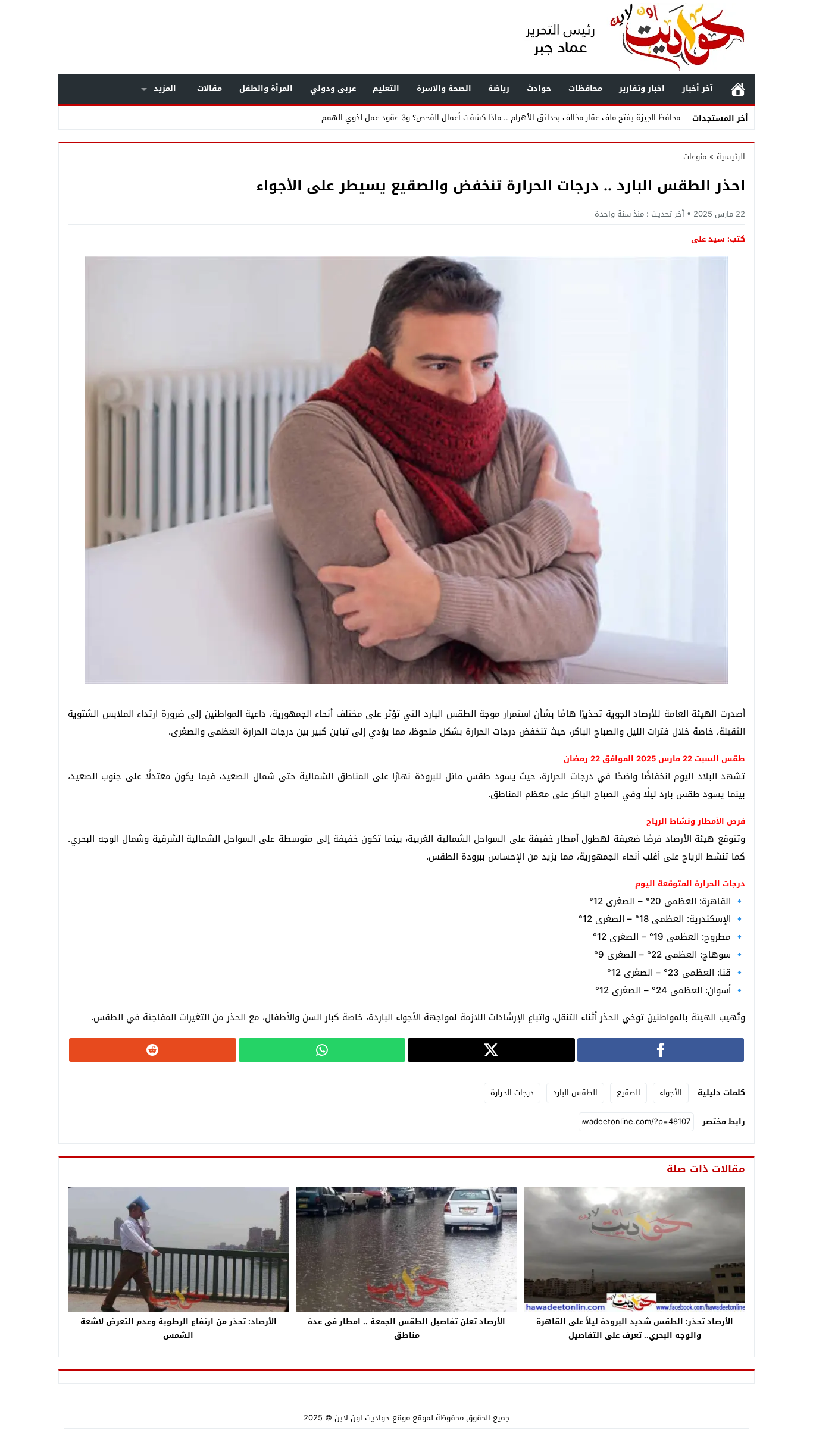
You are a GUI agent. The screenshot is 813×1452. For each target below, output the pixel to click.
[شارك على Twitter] (491, 1050)
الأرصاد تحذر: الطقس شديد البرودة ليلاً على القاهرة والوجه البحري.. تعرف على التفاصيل (634, 1328)
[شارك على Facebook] (661, 1050)
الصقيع (628, 1092)
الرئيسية (738, 89)
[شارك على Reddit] (152, 1050)
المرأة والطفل (266, 88)
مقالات (209, 88)
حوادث (539, 88)
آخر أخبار (697, 88)
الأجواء (670, 1092)
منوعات (694, 156)
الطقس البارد (575, 1092)
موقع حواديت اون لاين (372, 1417)
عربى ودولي (333, 88)
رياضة (498, 88)
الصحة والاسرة (444, 88)
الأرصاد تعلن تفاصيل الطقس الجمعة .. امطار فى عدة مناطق (406, 1328)
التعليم (386, 88)
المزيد (165, 88)
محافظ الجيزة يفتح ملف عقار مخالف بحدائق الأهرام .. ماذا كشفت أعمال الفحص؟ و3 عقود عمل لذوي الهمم (500, 117)
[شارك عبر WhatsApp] (322, 1050)
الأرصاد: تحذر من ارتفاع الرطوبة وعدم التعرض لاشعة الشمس (178, 1328)
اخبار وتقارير (642, 88)
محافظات (585, 88)
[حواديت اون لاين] (623, 37)
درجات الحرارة (512, 1092)
